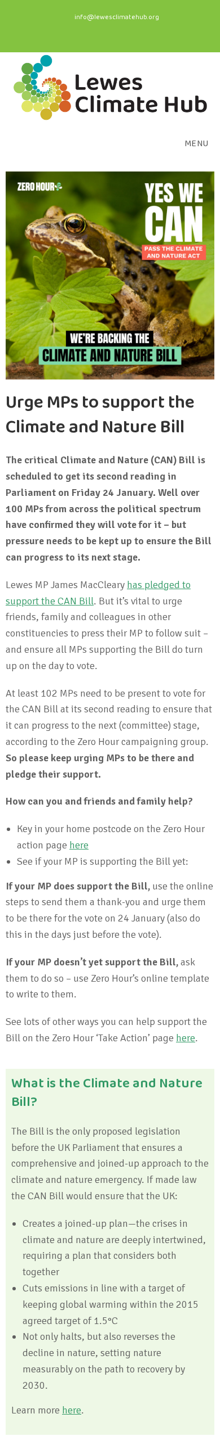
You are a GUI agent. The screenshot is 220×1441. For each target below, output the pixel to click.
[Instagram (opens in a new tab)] (114, 30)
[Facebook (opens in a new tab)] (92, 30)
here (79, 845)
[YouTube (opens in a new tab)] (132, 30)
